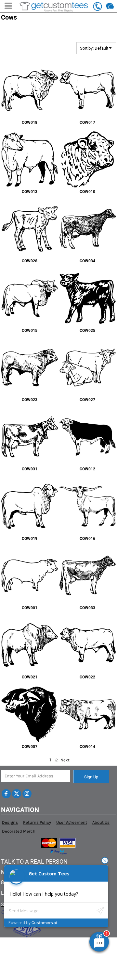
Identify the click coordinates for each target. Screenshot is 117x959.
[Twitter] (16, 793)
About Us (101, 822)
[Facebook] (6, 793)
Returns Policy (37, 822)
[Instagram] (27, 793)
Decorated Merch (18, 831)
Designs (10, 822)
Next (65, 759)
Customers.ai (44, 922)
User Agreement (71, 822)
